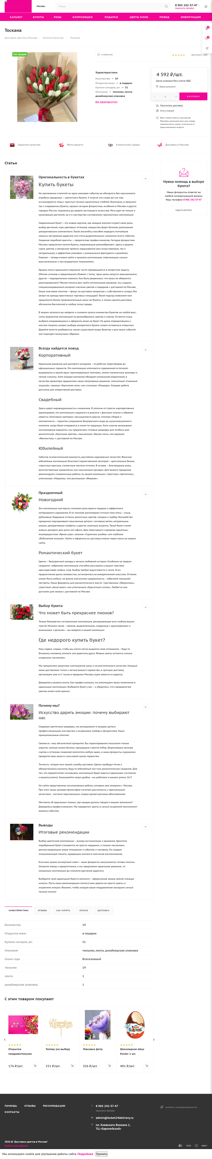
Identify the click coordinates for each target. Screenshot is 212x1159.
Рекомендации (54, 1105)
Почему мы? (49, 705)
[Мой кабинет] (206, 7)
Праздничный (51, 493)
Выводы (46, 825)
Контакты (12, 1112)
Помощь (11, 1105)
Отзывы (42, 910)
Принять (101, 1154)
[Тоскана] (47, 87)
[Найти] (166, 6)
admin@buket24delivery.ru (115, 1118)
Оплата (83, 910)
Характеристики (18, 910)
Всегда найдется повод (59, 348)
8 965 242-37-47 (186, 5)
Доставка (103, 910)
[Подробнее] (145, 179)
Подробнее (85, 1154)
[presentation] (5, 1040)
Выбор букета (51, 606)
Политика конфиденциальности (181, 1107)
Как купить (63, 910)
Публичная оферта (16, 1145)
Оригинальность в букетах (61, 177)
